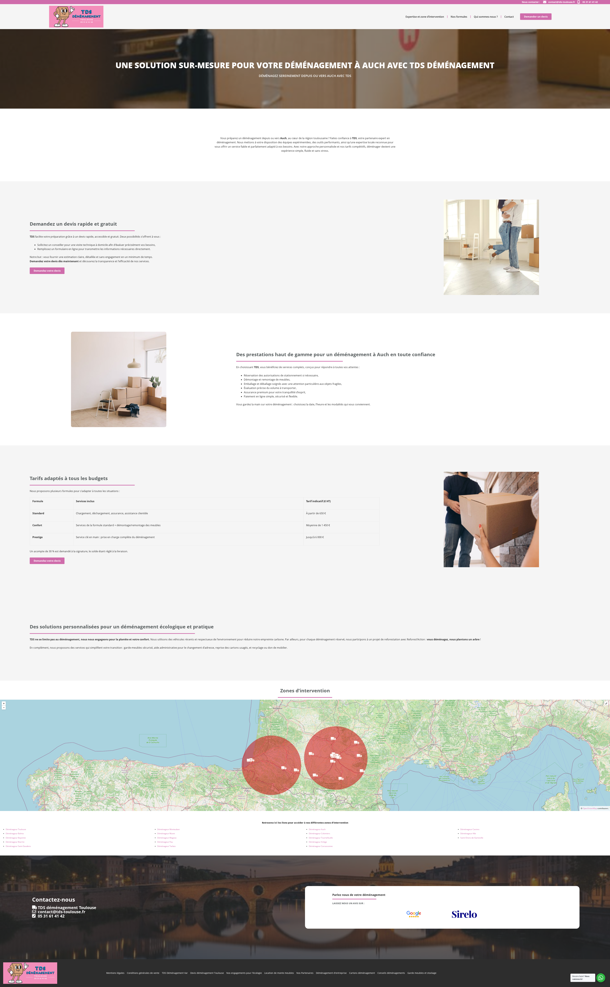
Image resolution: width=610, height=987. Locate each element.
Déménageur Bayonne (16, 837)
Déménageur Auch (317, 829)
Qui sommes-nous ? (486, 16)
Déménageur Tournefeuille (321, 837)
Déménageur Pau (165, 842)
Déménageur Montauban (168, 829)
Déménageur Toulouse (16, 829)
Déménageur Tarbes (166, 846)
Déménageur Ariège (318, 842)
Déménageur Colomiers (319, 833)
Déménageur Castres (469, 829)
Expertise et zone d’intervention (425, 16)
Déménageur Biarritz (15, 842)
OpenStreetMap (590, 808)
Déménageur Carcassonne (321, 846)
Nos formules (459, 16)
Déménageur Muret (166, 833)
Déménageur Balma (15, 833)
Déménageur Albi (468, 833)
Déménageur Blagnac (167, 837)
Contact (509, 16)
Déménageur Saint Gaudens (18, 846)
